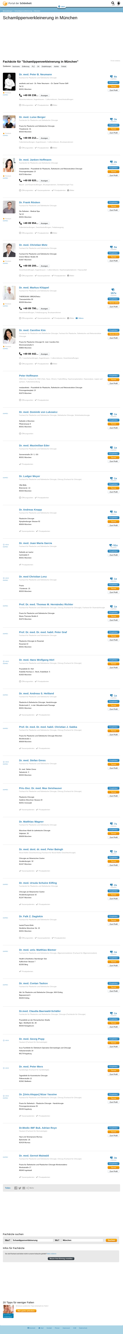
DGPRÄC (5, 95)
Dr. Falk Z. (31, 916)
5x (115, 247)
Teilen (7, 1188)
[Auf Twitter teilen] (20, 1188)
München (37, 11)
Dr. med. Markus (34, 287)
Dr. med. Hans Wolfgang (36, 659)
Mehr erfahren (51, 1254)
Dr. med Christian (33, 576)
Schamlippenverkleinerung (23, 11)
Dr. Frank (29, 202)
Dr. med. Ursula (38, 882)
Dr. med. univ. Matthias (37, 949)
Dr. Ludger (29, 476)
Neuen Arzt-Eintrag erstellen (61, 1259)
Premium (8, 93)
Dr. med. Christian (33, 244)
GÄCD (7, 544)
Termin (113, 86)
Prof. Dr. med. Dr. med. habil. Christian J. (48, 726)
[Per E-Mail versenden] (24, 1188)
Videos (80, 318)
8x (115, 76)
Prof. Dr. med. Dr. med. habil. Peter (43, 632)
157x (113, 293)
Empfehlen (113, 82)
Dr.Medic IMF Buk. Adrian (38, 1127)
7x (115, 823)
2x (115, 161)
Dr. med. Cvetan (33, 983)
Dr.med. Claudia (40, 1011)
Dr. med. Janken (35, 159)
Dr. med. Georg (31, 1038)
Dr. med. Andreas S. (36, 693)
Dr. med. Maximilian (34, 445)
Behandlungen (8, 11)
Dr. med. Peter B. (35, 74)
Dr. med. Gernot (34, 1155)
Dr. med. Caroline (32, 330)
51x (115, 545)
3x (115, 119)
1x (115, 414)
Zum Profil (113, 90)
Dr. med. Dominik (38, 412)
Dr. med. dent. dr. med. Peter (41, 849)
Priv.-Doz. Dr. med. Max (40, 788)
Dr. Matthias (31, 821)
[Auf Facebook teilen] (16, 1188)
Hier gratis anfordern (26, 1311)
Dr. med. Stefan (32, 760)
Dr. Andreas (30, 509)
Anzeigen (44, 95)
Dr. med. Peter (31, 1066)
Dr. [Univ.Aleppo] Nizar (38, 1094)
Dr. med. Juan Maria (35, 543)
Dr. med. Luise (32, 117)
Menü (63, 7)
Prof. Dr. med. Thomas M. (46, 604)
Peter (28, 375)
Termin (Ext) (114, 303)
